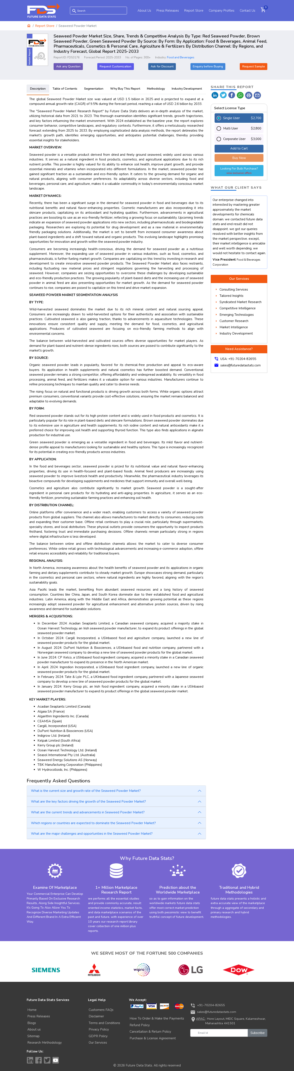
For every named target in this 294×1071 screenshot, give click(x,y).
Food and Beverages (180, 57)
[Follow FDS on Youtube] (56, 1060)
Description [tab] (38, 89)
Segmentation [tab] (93, 89)
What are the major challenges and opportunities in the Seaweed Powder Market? (92, 833)
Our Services (98, 1042)
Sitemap (33, 1036)
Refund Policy (140, 1025)
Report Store (193, 10)
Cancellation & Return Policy (150, 1031)
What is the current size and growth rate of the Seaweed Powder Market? (86, 791)
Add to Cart (239, 148)
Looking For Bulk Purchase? (239, 170)
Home (32, 1010)
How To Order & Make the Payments (157, 1018)
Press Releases (167, 10)
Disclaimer (96, 1016)
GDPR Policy (98, 1036)
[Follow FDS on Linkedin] (30, 1060)
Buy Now (239, 158)
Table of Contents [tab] (65, 89)
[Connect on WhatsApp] (240, 95)
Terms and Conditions (104, 1023)
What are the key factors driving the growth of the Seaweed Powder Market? (88, 801)
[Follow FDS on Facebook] (38, 1060)
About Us (144, 10)
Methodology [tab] (156, 89)
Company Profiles (221, 10)
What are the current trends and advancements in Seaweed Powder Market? (88, 812)
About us (34, 1029)
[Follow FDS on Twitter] (47, 1060)
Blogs (31, 1023)
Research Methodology (44, 1042)
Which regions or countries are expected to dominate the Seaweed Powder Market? (93, 823)
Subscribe (258, 1033)
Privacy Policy (99, 1029)
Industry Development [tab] (187, 89)
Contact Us (247, 10)
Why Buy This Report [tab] (125, 89)
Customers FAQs (101, 1010)
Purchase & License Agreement (153, 1038)
